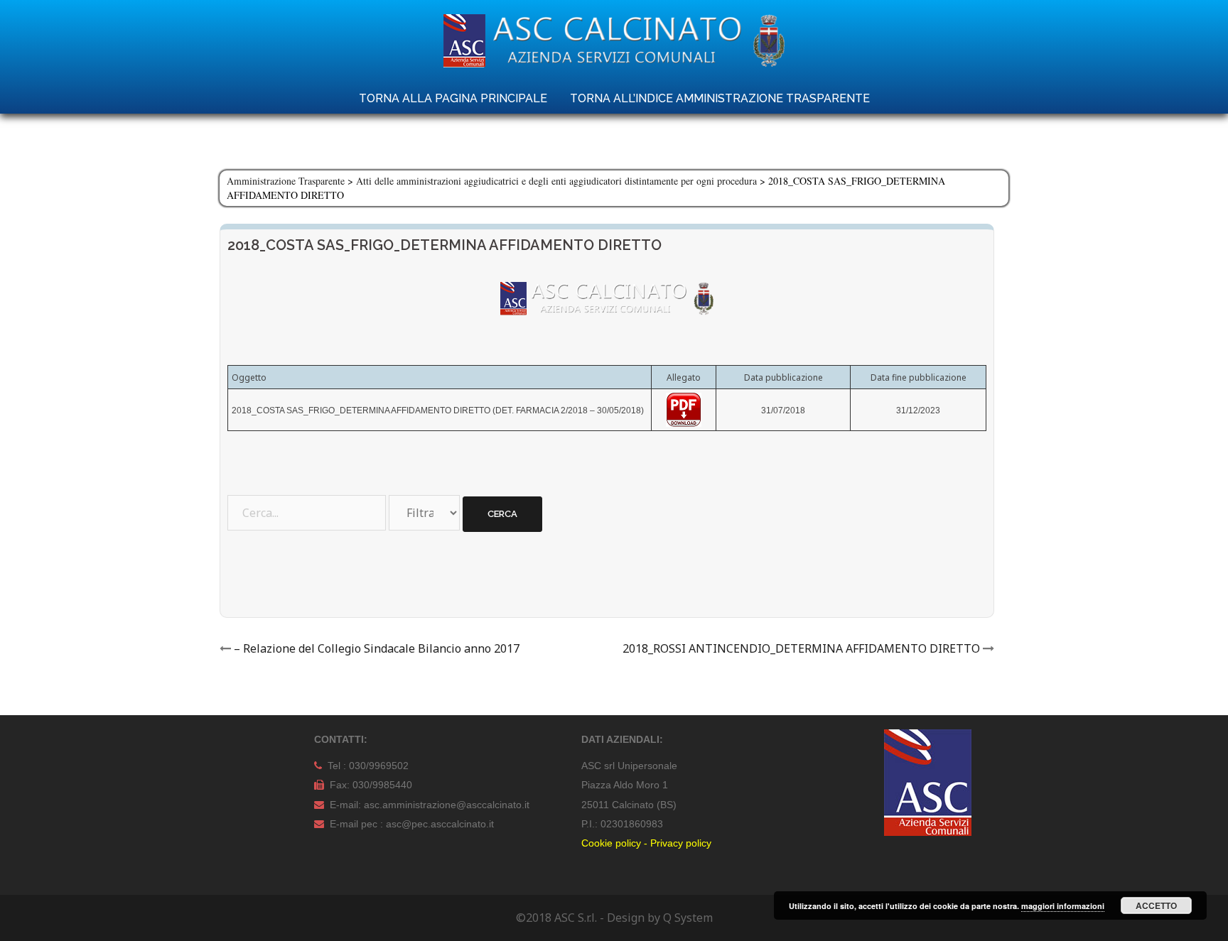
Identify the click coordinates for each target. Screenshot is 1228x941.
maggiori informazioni (1062, 906)
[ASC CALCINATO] (614, 45)
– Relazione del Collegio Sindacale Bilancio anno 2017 (376, 648)
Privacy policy (680, 843)
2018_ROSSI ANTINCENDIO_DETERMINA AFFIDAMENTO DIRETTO (801, 648)
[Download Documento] (683, 409)
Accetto (1156, 905)
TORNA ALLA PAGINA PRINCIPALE (453, 98)
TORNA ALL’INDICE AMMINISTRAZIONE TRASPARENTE (720, 98)
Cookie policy (611, 843)
